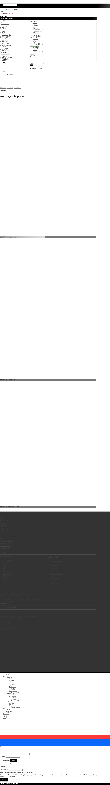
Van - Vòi (4, 58)
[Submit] (31, 65)
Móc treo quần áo (5, 52)
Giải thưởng (3, 525)
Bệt (1, 22)
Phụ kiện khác (36, 35)
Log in (13, 760)
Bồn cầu (4, 27)
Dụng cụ (35, 50)
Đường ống (36, 47)
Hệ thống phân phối (8, 708)
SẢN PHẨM (3, 552)
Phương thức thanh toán (6, 541)
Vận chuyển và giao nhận (6, 543)
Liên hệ (5, 62)
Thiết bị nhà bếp (33, 37)
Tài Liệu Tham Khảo (5, 550)
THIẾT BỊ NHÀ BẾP (53, 557)
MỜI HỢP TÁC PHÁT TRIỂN (8, 607)
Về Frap (2, 518)
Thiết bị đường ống (34, 46)
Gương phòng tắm (38, 29)
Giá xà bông (36, 32)
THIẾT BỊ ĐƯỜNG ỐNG (57, 574)
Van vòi (53, 579)
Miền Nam (32, 56)
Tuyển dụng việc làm (5, 530)
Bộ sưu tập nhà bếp (38, 44)
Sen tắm (35, 23)
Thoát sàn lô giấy (37, 31)
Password (3, 756)
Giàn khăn (35, 28)
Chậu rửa (35, 25)
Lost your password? (5, 763)
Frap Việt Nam (7, 674)
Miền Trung (32, 55)
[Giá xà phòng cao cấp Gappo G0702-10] (11, 85)
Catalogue (6, 59)
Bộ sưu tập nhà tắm (38, 36)
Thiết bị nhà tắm (34, 21)
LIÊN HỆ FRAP (4, 603)
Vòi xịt (34, 27)
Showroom (6, 714)
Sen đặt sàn (4, 41)
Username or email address (7, 754)
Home (1, 9)
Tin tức (5, 60)
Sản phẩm (5, 20)
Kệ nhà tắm (36, 33)
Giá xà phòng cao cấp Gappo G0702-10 (10, 88)
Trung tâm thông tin (4, 523)
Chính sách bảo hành (5, 548)
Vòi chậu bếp (36, 40)
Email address (4, 769)
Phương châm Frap (5, 520)
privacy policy (3, 776)
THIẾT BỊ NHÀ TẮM (5, 556)
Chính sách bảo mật (5, 546)
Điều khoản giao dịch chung (6, 538)
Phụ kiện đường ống (38, 51)
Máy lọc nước (36, 42)
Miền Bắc (32, 54)
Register (4, 779)
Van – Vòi (35, 48)
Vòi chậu (35, 24)
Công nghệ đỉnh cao (5, 528)
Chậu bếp (35, 39)
